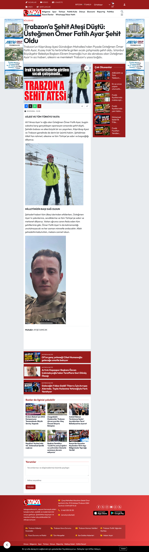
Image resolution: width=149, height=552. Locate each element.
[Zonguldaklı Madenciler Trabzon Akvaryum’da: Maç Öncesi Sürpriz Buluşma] (57, 409)
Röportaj (101, 11)
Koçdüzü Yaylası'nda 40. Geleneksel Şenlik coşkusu (35, 445)
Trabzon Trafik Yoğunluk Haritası (111, 529)
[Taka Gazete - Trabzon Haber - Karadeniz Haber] (32, 13)
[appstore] (101, 513)
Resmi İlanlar (48, 14)
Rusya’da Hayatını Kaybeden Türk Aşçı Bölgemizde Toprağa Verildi (78, 446)
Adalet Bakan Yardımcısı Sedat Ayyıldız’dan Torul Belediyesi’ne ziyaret (78, 420)
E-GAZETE (58, 2)
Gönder (30, 487)
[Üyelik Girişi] (123, 4)
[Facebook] (99, 507)
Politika (110, 11)
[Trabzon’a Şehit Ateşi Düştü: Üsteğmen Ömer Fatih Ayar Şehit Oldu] (57, 83)
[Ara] (122, 11)
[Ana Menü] (122, 14)
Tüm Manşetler (59, 535)
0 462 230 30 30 (67, 510)
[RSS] (120, 507)
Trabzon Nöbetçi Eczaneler (33, 529)
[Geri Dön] (6, 545)
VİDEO (45, 2)
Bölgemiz (46, 11)
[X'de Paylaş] (30, 106)
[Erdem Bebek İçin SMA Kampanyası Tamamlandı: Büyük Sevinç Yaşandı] (35, 409)
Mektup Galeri (69, 544)
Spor (54, 11)
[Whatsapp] (115, 507)
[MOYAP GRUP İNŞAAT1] (135, 53)
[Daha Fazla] (39, 106)
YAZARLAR (32, 2)
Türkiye (62, 11)
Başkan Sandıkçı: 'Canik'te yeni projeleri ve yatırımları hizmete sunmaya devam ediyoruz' (57, 447)
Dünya (82, 11)
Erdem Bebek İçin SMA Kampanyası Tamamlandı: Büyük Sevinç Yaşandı (35, 420)
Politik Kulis (72, 11)
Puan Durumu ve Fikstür (37, 535)
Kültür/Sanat (81, 544)
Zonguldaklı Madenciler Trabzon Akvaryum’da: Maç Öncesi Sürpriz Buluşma (56, 421)
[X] (103, 507)
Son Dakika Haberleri (86, 535)
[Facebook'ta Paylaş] (26, 106)
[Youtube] (111, 507)
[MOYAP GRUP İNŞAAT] (14, 53)
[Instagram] (107, 507)
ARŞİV (30, 7)
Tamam (123, 549)
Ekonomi (91, 11)
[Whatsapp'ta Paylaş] (35, 106)
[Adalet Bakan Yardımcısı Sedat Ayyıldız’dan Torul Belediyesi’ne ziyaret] (79, 409)
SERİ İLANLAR (45, 7)
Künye (26, 544)
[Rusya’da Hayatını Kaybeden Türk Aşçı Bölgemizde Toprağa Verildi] (79, 435)
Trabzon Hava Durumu (62, 528)
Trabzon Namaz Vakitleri (88, 528)
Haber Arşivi (108, 535)
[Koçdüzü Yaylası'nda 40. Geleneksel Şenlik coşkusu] (35, 435)
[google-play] (117, 513)
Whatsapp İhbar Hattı (65, 14)
